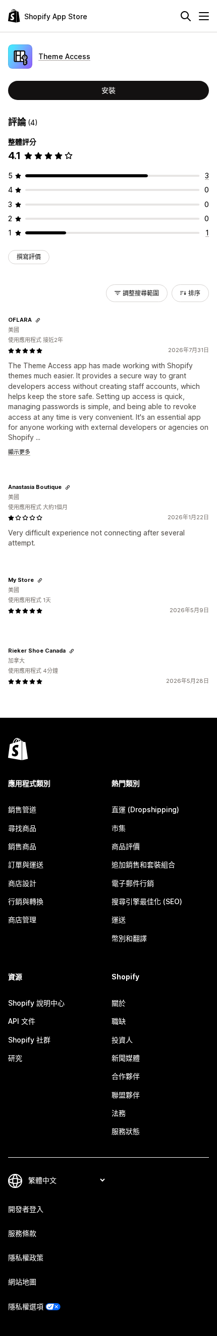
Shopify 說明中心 (36, 1003)
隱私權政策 (25, 1257)
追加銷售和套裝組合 (143, 864)
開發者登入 (25, 1209)
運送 (119, 919)
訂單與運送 (25, 864)
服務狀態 (126, 1131)
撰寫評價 (29, 257)
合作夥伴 (126, 1076)
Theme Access (64, 56)
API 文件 (21, 1021)
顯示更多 (19, 452)
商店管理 (22, 919)
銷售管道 (22, 809)
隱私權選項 (25, 1306)
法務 (119, 1113)
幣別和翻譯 (129, 938)
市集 (119, 828)
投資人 (122, 1039)
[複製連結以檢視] (38, 320)
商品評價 (126, 846)
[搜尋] (186, 16)
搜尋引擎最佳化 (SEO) (147, 901)
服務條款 (22, 1233)
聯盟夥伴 (126, 1095)
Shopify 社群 (29, 1039)
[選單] (204, 16)
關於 (119, 1003)
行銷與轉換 (25, 901)
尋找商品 (22, 828)
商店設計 (22, 883)
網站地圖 (22, 1281)
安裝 (108, 90)
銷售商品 (22, 846)
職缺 (119, 1021)
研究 (15, 1058)
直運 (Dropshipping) (145, 809)
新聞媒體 (126, 1058)
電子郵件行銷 (133, 883)
